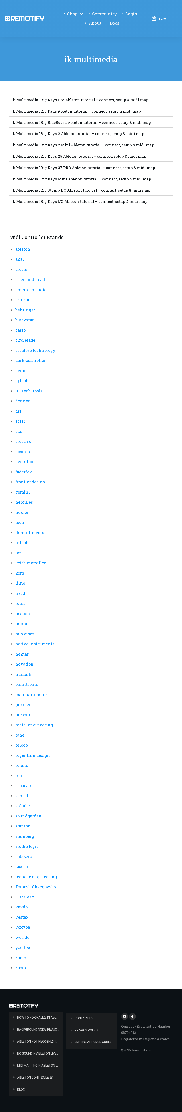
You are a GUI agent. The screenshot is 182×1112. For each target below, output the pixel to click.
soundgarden (28, 816)
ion (18, 552)
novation (24, 664)
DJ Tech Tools (28, 391)
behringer (25, 310)
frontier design (30, 481)
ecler (20, 421)
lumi (20, 603)
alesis (21, 269)
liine (20, 583)
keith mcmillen (31, 562)
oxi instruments (31, 694)
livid (20, 593)
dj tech (22, 380)
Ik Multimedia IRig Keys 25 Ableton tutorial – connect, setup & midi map (78, 156)
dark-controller (30, 360)
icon (19, 522)
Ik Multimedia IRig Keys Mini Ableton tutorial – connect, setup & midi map (81, 179)
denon (21, 370)
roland (21, 765)
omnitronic (26, 684)
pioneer (23, 704)
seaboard (24, 785)
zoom (20, 967)
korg (19, 573)
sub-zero (23, 856)
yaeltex (22, 947)
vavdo (21, 907)
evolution (25, 461)
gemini (22, 492)
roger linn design (32, 755)
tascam (22, 866)
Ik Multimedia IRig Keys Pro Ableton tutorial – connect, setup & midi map (79, 99)
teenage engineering (36, 876)
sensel (21, 795)
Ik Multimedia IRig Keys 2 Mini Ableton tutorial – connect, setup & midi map (82, 144)
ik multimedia (29, 532)
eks (18, 431)
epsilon (22, 451)
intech (22, 542)
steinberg (24, 836)
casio (20, 330)
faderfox (23, 471)
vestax (22, 917)
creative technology (35, 350)
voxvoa (22, 927)
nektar (22, 654)
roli (18, 775)
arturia (22, 299)
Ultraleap (24, 897)
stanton (23, 826)
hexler (22, 512)
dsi (18, 411)
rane (19, 735)
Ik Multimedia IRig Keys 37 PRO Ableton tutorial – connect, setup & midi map (83, 167)
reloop (21, 745)
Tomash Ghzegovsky (36, 886)
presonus (24, 714)
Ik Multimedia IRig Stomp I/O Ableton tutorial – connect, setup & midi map (80, 190)
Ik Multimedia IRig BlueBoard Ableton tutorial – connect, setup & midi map (81, 122)
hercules (24, 502)
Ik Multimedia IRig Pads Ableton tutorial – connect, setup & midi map (76, 111)
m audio (23, 613)
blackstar (24, 320)
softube (22, 805)
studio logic (27, 846)
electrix (23, 441)
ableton (22, 249)
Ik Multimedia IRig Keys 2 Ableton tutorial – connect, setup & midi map (77, 133)
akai (19, 259)
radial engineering (34, 724)
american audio (30, 289)
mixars (22, 623)
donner (22, 401)
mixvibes (24, 633)
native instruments (34, 643)
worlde (22, 937)
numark (23, 674)
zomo (20, 957)
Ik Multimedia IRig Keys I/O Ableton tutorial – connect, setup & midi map (79, 201)
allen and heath (31, 279)
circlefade (25, 340)
